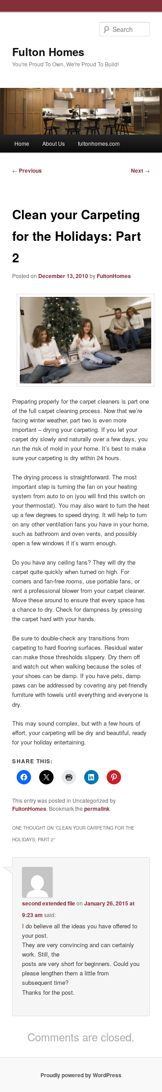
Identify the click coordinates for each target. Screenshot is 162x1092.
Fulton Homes (48, 51)
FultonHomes (114, 276)
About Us (53, 143)
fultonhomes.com (99, 143)
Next (140, 170)
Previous (27, 170)
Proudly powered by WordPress (81, 1075)
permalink (97, 809)
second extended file (48, 903)
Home (21, 143)
